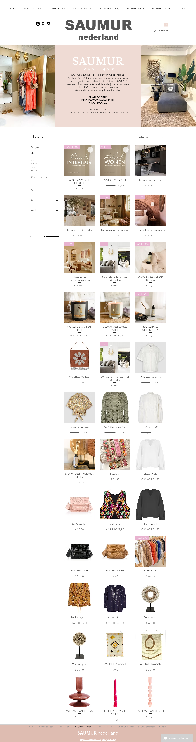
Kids (32, 180)
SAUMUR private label (40, 177)
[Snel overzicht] (150, 160)
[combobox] (151, 137)
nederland (98, 37)
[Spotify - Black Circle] (38, 24)
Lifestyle (34, 173)
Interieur (34, 167)
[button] (165, 24)
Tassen (33, 160)
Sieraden (34, 170)
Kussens (34, 156)
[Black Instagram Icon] (48, 24)
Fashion (34, 163)
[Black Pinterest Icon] (43, 24)
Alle (32, 153)
